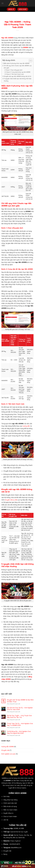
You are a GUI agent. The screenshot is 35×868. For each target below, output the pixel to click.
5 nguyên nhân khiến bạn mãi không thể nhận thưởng (17, 80)
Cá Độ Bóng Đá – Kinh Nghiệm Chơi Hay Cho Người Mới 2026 (19, 732)
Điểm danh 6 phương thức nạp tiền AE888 (16, 63)
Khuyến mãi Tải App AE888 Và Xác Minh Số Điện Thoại (20, 701)
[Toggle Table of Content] (29, 60)
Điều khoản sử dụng (10, 806)
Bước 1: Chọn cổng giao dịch (14, 70)
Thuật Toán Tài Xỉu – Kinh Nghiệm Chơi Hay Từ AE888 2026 (20, 724)
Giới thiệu (6, 796)
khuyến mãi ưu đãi (11, 500)
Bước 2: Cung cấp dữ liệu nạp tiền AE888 (18, 72)
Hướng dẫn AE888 (7, 746)
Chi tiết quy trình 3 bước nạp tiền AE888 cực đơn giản (18, 67)
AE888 (25, 47)
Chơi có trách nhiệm (10, 816)
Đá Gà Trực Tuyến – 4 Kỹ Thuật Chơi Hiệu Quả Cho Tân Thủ (19, 716)
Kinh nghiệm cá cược (8, 754)
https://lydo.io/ (15, 841)
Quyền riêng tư (8, 813)
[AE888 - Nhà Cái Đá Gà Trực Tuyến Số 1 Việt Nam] (17, 3)
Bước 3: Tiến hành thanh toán (15, 74)
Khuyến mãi (5, 750)
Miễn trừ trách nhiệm (10, 810)
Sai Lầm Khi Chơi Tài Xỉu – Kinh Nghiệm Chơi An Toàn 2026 (20, 708)
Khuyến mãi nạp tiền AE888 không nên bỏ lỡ (17, 76)
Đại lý (5, 854)
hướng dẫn (26, 426)
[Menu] (2, 3)
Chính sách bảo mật (10, 803)
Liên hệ (5, 820)
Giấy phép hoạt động (10, 800)
